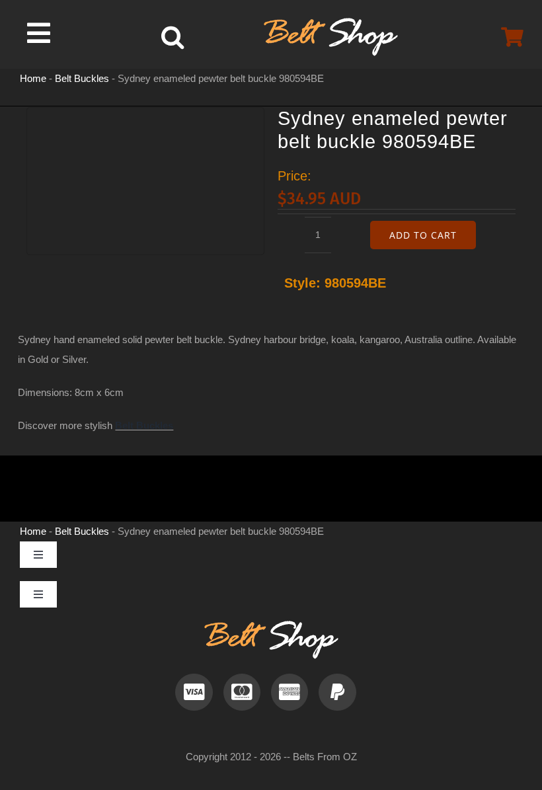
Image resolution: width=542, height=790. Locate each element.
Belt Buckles (82, 78)
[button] (172, 37)
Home (33, 78)
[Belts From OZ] (331, 22)
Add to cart (423, 235)
